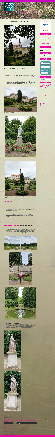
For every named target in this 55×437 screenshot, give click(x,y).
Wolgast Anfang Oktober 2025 (45, 43)
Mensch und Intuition (7, 418)
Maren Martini (44, 92)
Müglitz (20, 419)
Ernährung (45, 86)
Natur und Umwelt (12, 418)
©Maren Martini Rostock (45, 105)
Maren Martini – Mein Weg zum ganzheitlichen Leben (22, 12)
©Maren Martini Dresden (23, 418)
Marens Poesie (47, 93)
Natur (42, 98)
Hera (16, 419)
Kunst (45, 90)
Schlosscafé (13, 220)
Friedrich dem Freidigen (31, 76)
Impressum (44, 17)
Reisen (16, 418)
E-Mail (42, 65)
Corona (43, 85)
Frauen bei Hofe (13, 419)
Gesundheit (44, 89)
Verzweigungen (7, 17)
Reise (9, 420)
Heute (45, 22)
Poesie (43, 99)
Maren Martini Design (14, 17)
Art (45, 84)
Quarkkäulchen (26, 220)
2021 (41, 84)
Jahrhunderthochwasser (7, 71)
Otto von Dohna (15, 76)
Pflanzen (47, 98)
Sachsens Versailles (15, 420)
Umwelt (42, 103)
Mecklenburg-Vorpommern (44, 95)
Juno (18, 419)
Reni (4, 427)
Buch (47, 84)
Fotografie (9, 419)
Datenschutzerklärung (37, 17)
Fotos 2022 (48, 87)
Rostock (42, 100)
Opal (20, 79)
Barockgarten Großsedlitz (11, 225)
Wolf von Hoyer (6, 421)
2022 (43, 84)
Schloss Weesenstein (22, 420)
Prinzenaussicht (23, 419)
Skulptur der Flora (33, 420)
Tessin (48, 102)
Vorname (42, 62)
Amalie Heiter (29, 418)
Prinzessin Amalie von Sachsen (30, 419)
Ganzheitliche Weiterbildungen (9, 423)
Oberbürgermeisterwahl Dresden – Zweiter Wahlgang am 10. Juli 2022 (26, 423)
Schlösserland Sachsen (9, 201)
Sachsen (11, 420)
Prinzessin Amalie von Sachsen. (8, 200)
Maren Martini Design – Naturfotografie (25, 17)
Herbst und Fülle (43, 42)
